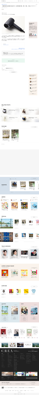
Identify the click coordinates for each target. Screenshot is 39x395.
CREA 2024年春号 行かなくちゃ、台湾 (15, 369)
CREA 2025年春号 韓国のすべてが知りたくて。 (16, 364)
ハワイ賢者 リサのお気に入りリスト (10, 357)
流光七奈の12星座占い (34, 356)
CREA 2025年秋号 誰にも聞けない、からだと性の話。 (16, 361)
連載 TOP (34, 197)
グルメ (2, 357)
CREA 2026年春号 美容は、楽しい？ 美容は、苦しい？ (16, 357)
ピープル (8, 378)
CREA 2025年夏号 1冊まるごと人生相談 (15, 362)
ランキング (2, 362)
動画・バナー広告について (17, 390)
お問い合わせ (13, 390)
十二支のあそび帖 (27, 358)
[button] (2, 144)
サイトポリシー (28, 390)
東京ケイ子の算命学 (34, 358)
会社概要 (10, 390)
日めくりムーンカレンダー (34, 359)
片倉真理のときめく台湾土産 (10, 356)
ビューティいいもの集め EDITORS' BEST (10, 364)
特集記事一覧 (33, 93)
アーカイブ (2, 363)
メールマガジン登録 (33, 382)
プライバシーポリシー (32, 390)
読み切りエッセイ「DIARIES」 (28, 356)
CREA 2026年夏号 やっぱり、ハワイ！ (15, 356)
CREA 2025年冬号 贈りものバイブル (15, 365)
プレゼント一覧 (32, 384)
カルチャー (2, 358)
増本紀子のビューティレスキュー (10, 367)
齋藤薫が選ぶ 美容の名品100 (4, 4)
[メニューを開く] (36, 1)
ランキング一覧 (34, 178)
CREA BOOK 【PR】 (3, 379)
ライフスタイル (3, 359)
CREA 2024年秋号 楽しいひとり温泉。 (15, 367)
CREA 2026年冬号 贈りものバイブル (15, 359)
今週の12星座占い (33, 357)
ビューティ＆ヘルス (3, 66)
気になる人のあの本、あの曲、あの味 (22, 356)
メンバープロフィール (15, 378)
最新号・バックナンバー (3, 378)
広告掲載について (21, 390)
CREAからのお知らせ (6, 390)
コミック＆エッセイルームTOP (34, 268)
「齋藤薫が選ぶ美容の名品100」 (22, 48)
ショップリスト (4, 320)
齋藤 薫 (3, 9)
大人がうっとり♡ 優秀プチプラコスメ (10, 365)
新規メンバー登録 (33, 31)
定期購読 (25, 390)
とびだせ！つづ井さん (28, 357)
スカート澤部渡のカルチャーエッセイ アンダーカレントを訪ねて (28, 361)
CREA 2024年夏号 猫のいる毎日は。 (15, 368)
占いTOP (34, 286)
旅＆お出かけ (3, 356)
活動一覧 (14, 379)
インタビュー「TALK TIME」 (28, 359)
